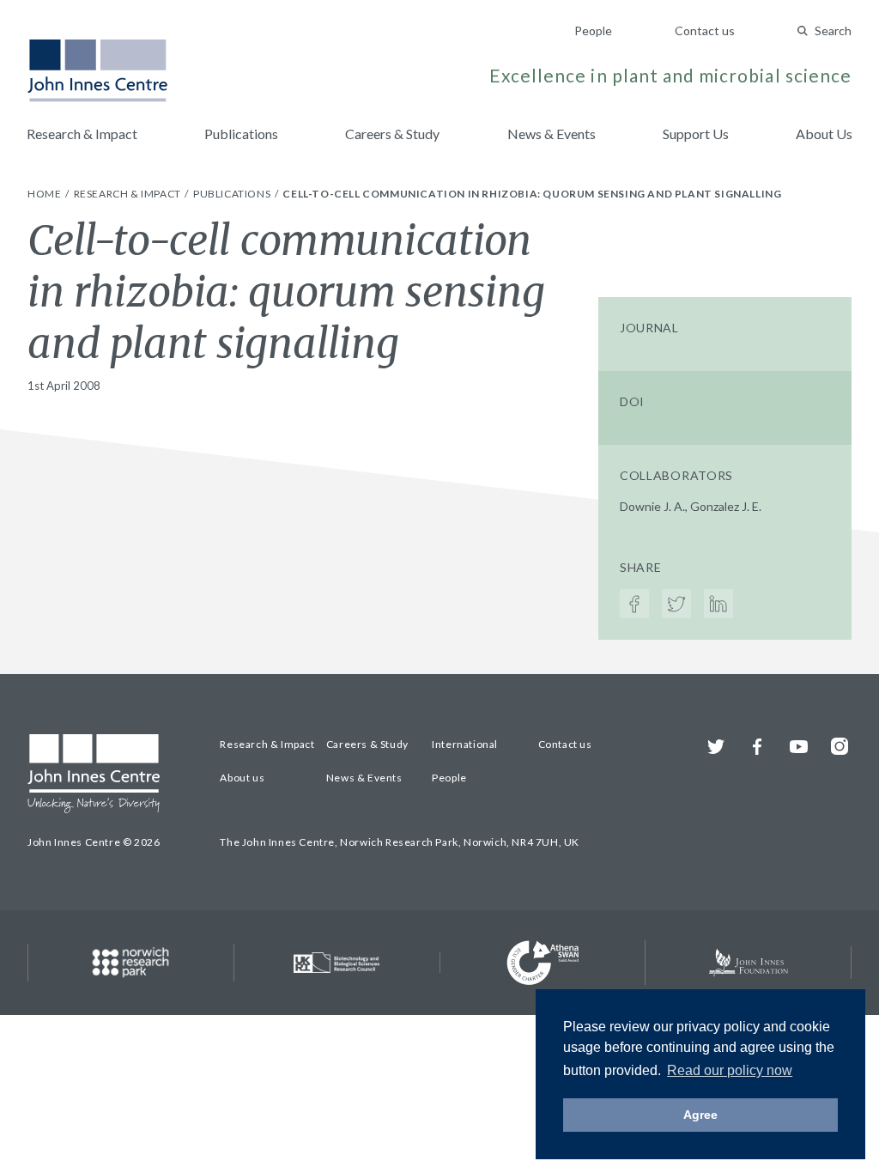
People (593, 30)
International (465, 744)
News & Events (551, 133)
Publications (241, 133)
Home (45, 193)
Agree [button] (700, 1114)
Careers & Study (392, 133)
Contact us (705, 30)
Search (833, 30)
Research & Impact (82, 133)
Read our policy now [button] (729, 1070)
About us (242, 777)
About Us (824, 133)
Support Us (696, 133)
